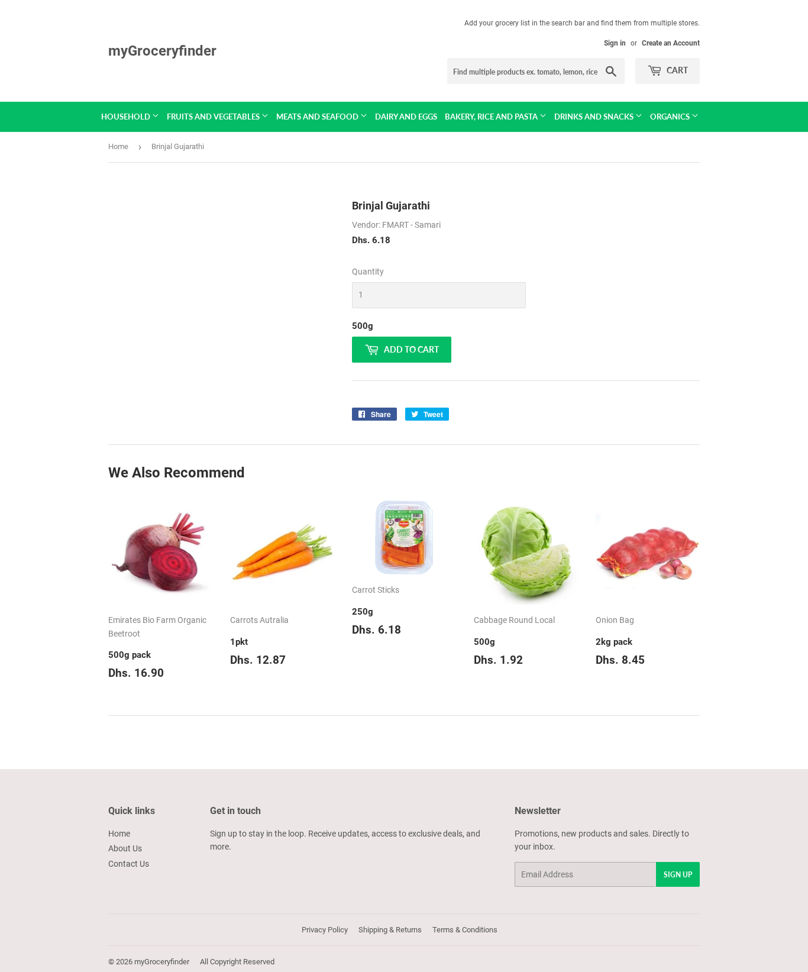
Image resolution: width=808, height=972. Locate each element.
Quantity (368, 271)
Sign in (615, 43)
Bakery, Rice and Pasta (492, 116)
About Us (125, 848)
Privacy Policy (325, 929)
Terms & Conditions (464, 929)
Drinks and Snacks (594, 116)
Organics (670, 116)
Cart (676, 70)
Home (118, 146)
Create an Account (671, 43)
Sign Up (678, 874)
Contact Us (128, 863)
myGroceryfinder (162, 50)
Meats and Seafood (318, 116)
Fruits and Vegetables (214, 116)
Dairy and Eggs (406, 116)
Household (126, 116)
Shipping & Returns (390, 929)
